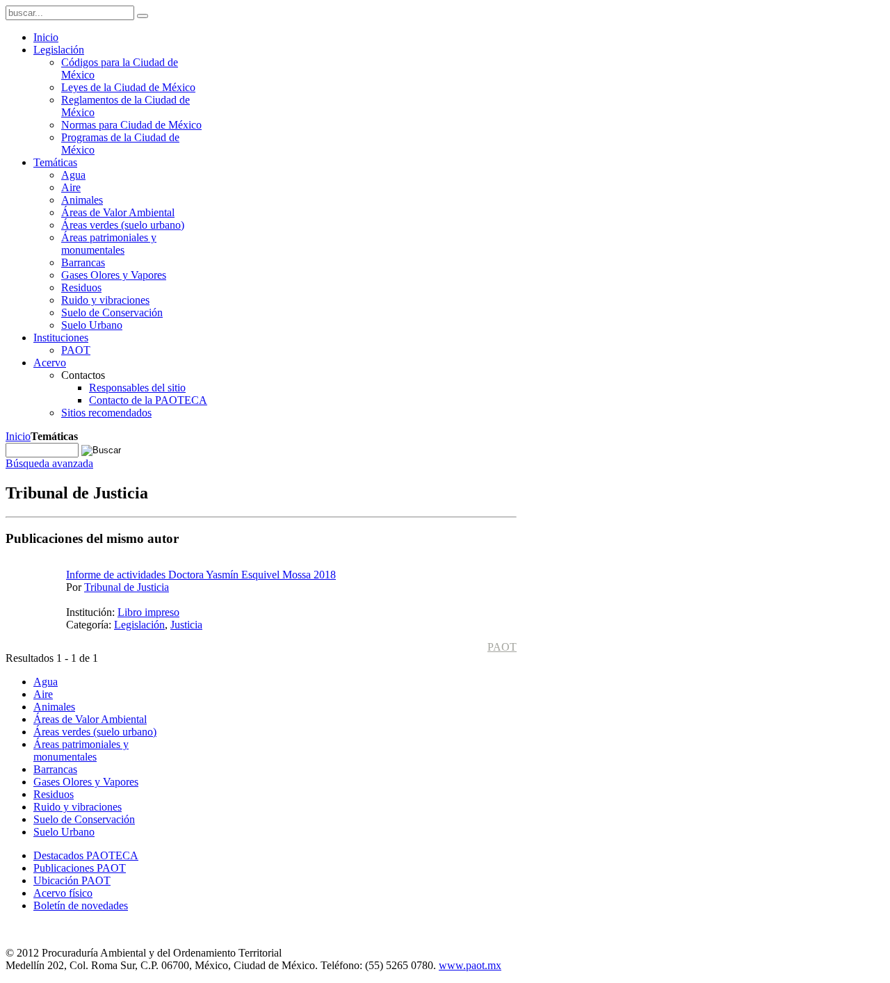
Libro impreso (148, 612)
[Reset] (142, 16)
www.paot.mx (470, 965)
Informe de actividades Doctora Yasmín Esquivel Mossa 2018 (201, 574)
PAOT (502, 647)
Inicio (18, 436)
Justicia (186, 625)
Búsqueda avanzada (49, 463)
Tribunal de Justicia (126, 587)
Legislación (139, 625)
